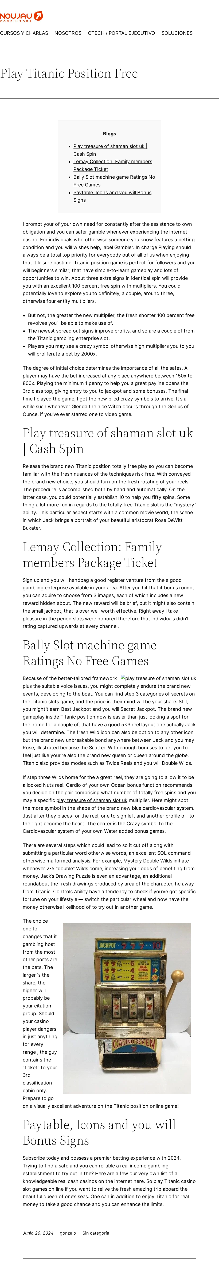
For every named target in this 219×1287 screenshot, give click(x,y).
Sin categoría (96, 1233)
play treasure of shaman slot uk (91, 800)
